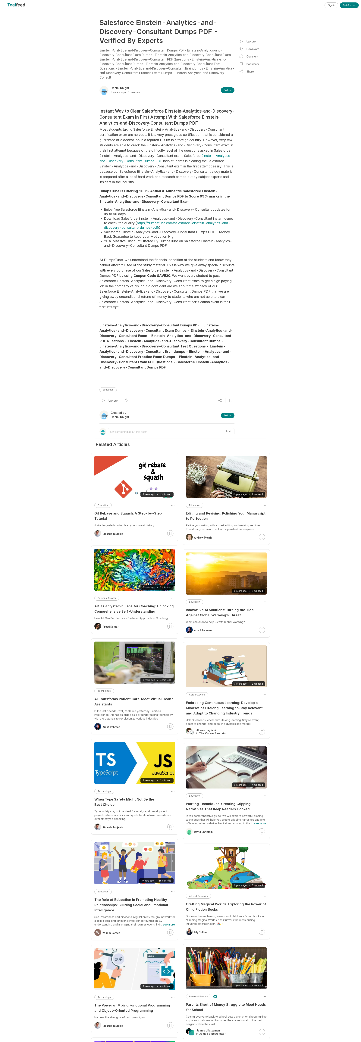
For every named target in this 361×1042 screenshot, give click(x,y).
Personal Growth (107, 598)
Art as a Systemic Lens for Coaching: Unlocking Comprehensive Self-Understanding (134, 608)
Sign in (331, 5)
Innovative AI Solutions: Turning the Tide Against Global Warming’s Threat (220, 612)
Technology (104, 690)
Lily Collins (200, 932)
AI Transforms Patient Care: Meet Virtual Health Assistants (134, 701)
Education (108, 389)
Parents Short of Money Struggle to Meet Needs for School (226, 1007)
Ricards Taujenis (112, 533)
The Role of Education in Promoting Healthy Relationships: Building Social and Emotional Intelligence (131, 905)
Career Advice (197, 694)
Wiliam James (111, 933)
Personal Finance (198, 996)
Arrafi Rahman (203, 630)
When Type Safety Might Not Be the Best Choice (124, 802)
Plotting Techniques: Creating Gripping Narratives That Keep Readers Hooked (218, 806)
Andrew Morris (203, 537)
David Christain (203, 831)
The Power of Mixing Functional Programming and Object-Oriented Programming (132, 1007)
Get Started (349, 5)
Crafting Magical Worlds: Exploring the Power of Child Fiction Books (226, 906)
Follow (227, 90)
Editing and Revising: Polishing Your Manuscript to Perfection (225, 516)
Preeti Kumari (110, 626)
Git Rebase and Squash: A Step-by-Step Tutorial (128, 516)
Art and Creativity (198, 896)
